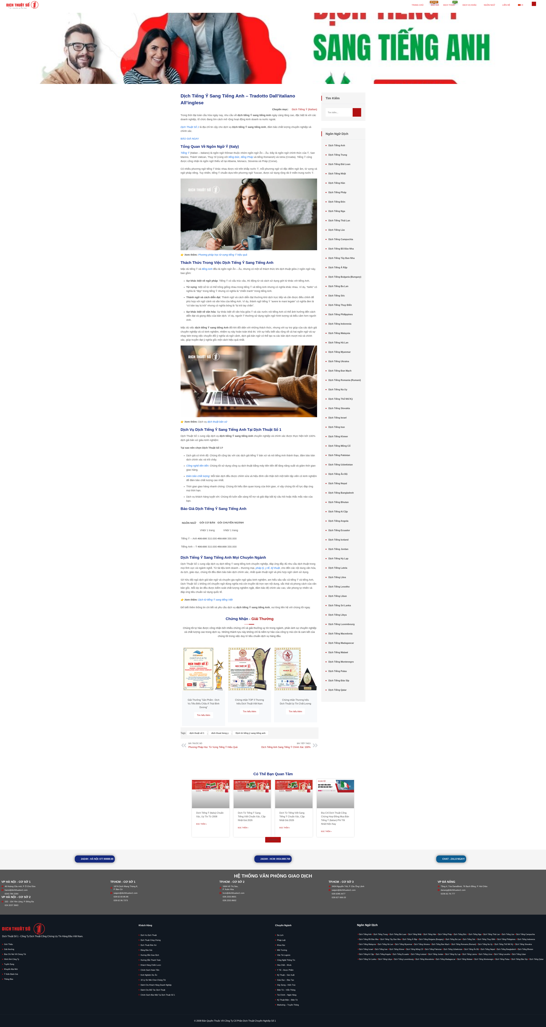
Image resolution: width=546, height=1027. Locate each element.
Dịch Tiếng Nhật (337, 173)
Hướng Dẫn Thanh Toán (151, 960)
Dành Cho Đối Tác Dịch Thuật (153, 990)
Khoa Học (281, 945)
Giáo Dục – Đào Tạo (285, 980)
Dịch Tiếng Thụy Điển (340, 305)
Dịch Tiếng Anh (336, 145)
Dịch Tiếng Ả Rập (337, 267)
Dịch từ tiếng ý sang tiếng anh (250, 733)
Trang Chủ (417, 5)
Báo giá (435, 3)
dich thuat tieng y (219, 733)
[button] (273, 840)
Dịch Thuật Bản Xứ (149, 945)
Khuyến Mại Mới (11, 969)
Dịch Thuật (450, 3)
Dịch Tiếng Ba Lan (338, 286)
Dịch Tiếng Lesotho (339, 586)
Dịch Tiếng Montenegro (341, 662)
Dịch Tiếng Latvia (337, 568)
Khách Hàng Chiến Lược (151, 965)
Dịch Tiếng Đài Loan (339, 164)
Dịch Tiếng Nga (336, 211)
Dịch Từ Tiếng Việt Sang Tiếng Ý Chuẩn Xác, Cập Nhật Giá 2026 (292, 816)
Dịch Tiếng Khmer (338, 436)
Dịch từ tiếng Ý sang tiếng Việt (215, 599)
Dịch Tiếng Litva (337, 577)
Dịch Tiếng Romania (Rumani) (344, 380)
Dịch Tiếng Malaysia (339, 333)
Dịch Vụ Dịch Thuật (149, 935)
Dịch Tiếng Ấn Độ (338, 474)
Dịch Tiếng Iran (336, 427)
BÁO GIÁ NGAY (190, 138)
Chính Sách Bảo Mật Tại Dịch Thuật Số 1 (158, 995)
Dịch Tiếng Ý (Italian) (304, 109)
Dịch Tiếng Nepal (337, 483)
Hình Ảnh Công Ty (11, 959)
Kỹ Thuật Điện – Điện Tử (287, 1000)
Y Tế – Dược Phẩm (285, 970)
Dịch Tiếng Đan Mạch (339, 371)
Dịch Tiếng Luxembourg (341, 624)
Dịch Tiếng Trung (337, 155)
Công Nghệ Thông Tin (286, 960)
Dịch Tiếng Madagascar (341, 643)
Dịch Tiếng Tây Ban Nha (341, 258)
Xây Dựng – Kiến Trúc (286, 985)
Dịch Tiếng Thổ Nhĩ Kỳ (340, 399)
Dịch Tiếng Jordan (338, 549)
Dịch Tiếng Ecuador (339, 530)
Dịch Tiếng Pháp (337, 192)
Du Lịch (280, 935)
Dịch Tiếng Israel (337, 417)
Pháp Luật (281, 940)
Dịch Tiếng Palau (337, 671)
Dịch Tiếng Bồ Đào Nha (341, 249)
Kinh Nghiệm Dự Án (149, 975)
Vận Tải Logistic (283, 955)
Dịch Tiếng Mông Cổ (339, 446)
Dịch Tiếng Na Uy (337, 389)
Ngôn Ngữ (489, 5)
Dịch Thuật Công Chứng (151, 940)
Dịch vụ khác (470, 5)
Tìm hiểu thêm (203, 715)
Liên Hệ (506, 5)
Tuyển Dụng (9, 964)
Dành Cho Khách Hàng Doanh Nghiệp (156, 985)
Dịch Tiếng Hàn (336, 183)
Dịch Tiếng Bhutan (338, 502)
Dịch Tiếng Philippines (340, 314)
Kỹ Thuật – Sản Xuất (285, 975)
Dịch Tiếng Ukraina (338, 361)
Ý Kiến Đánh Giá (11, 974)
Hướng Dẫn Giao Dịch (150, 955)
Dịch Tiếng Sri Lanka (339, 605)
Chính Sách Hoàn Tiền (150, 970)
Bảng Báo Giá (146, 950)
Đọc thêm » (201, 824)
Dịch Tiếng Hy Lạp (338, 558)
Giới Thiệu (8, 944)
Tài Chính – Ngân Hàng (286, 995)
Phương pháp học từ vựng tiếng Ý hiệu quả (222, 254)
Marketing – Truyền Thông (288, 1005)
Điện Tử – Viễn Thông (286, 990)
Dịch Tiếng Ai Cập (338, 511)
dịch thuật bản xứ (217, 421)
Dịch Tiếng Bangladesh (341, 493)
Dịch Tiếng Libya (337, 615)
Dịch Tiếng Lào (336, 230)
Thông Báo (8, 979)
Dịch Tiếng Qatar (337, 690)
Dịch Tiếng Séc (336, 295)
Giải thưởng (9, 949)
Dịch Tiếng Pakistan (339, 455)
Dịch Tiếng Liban (337, 596)
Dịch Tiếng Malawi (338, 652)
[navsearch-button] (534, 4)
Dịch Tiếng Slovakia (339, 408)
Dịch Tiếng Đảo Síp (338, 680)
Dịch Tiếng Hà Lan (338, 342)
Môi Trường (282, 950)
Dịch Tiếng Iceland (338, 540)
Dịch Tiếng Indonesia (339, 324)
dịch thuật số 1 (197, 733)
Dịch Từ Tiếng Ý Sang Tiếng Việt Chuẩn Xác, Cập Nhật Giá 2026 (251, 816)
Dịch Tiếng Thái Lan (339, 220)
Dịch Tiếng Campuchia (340, 239)
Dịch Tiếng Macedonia (340, 633)
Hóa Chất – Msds (284, 965)
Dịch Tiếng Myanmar (339, 352)
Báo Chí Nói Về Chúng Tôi (15, 954)
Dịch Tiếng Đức (336, 202)
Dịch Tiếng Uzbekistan (340, 464)
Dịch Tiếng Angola (338, 521)
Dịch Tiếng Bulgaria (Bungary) (344, 277)
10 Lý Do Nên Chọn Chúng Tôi (153, 980)
